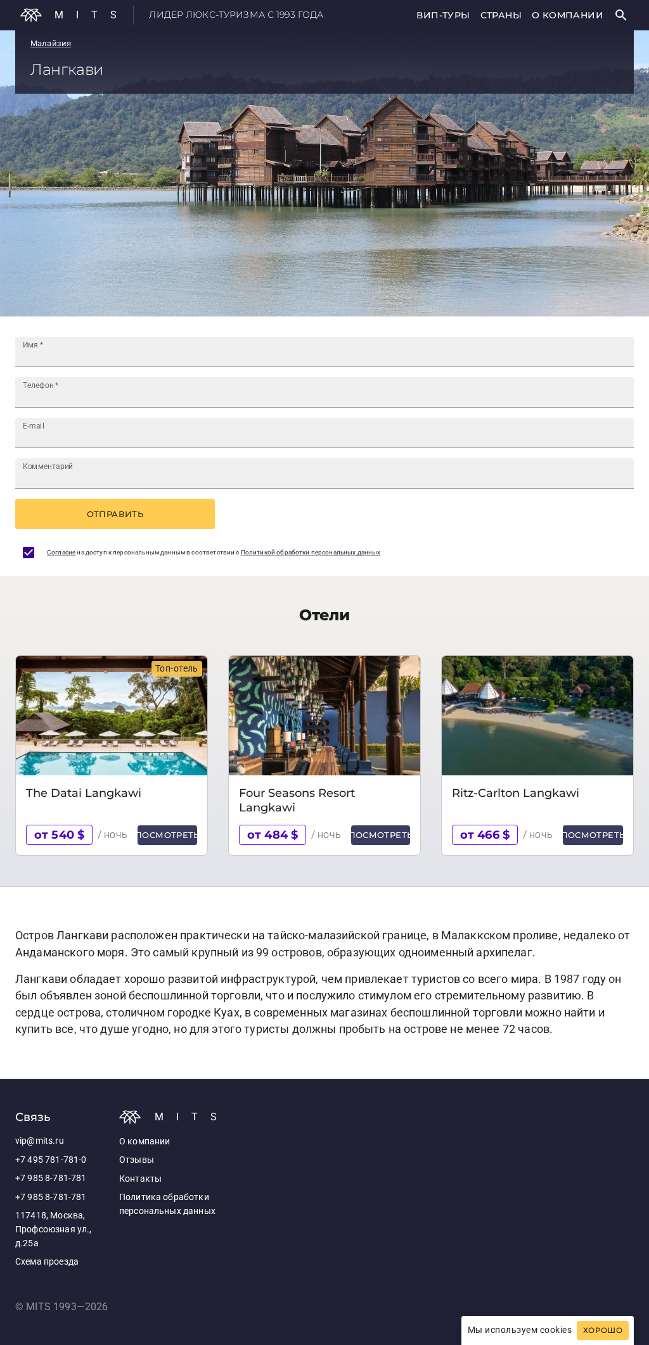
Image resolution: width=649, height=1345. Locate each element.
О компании (567, 15)
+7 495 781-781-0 (50, 1159)
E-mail (33, 426)
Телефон (41, 385)
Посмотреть (167, 835)
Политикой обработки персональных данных (311, 552)
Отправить (115, 514)
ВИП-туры (443, 15)
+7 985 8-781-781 (50, 1178)
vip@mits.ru (39, 1140)
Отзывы (136, 1159)
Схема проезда (47, 1261)
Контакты (140, 1178)
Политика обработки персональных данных (167, 1204)
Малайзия (50, 43)
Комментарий (48, 466)
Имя (33, 345)
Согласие (61, 552)
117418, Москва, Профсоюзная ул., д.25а (53, 1229)
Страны (501, 15)
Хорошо (602, 1330)
